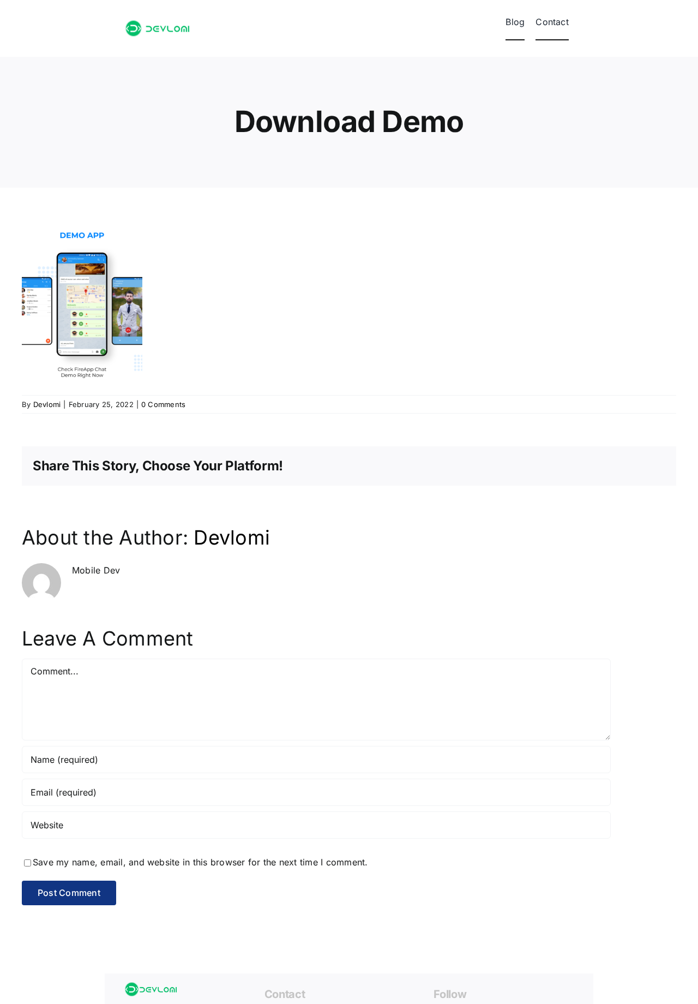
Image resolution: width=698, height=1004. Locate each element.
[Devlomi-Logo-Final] (157, 24)
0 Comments (163, 404)
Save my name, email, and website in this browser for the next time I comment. (200, 862)
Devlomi (47, 404)
